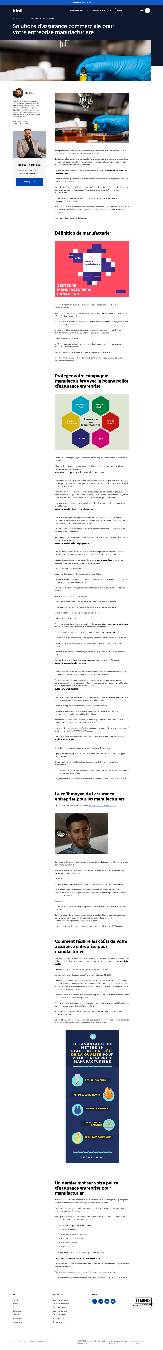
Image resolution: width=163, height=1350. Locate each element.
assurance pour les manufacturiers (102, 806)
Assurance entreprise (99, 10)
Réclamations (18, 1311)
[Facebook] (94, 1301)
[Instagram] (100, 1301)
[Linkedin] (106, 1301)
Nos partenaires (18, 1322)
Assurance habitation (60, 1307)
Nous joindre (17, 1318)
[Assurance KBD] (17, 10)
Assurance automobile (61, 1304)
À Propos (16, 1304)
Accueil (15, 1300)
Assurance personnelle (76, 10)
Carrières (16, 1315)
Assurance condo (59, 1315)
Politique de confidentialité (38, 1341)
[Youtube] (113, 1301)
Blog (14, 1307)
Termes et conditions (17, 1341)
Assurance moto (59, 1318)
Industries (119, 10)
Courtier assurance (59, 1322)
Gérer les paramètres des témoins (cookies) (122, 1342)
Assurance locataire (60, 1311)
